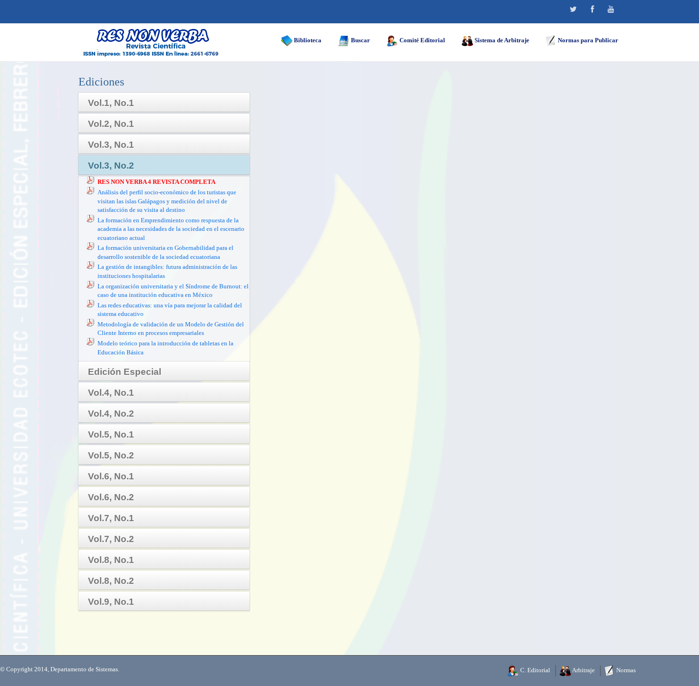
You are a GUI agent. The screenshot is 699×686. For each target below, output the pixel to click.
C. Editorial (534, 670)
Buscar (360, 40)
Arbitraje (583, 670)
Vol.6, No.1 (111, 476)
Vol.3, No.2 (111, 166)
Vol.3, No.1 (111, 145)
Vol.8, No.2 (111, 581)
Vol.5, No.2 (111, 455)
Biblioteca (306, 40)
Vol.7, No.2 (111, 539)
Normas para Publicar (587, 40)
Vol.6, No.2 (111, 497)
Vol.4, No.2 (111, 414)
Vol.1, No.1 (111, 103)
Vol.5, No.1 (111, 434)
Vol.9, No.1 (111, 602)
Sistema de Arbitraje (501, 40)
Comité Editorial (421, 40)
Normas (625, 670)
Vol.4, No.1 (111, 393)
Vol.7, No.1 (111, 518)
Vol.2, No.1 (111, 124)
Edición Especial (124, 372)
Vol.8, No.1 (111, 560)
